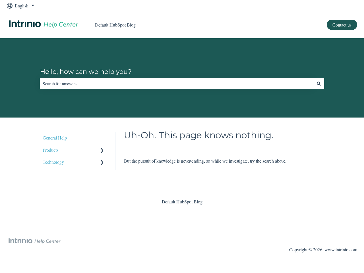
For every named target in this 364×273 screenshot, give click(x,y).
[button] (102, 150)
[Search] (318, 83)
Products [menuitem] (50, 150)
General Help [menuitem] (55, 138)
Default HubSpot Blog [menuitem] (182, 202)
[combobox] (176, 83)
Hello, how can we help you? (86, 72)
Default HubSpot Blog (115, 25)
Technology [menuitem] (53, 162)
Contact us (341, 25)
